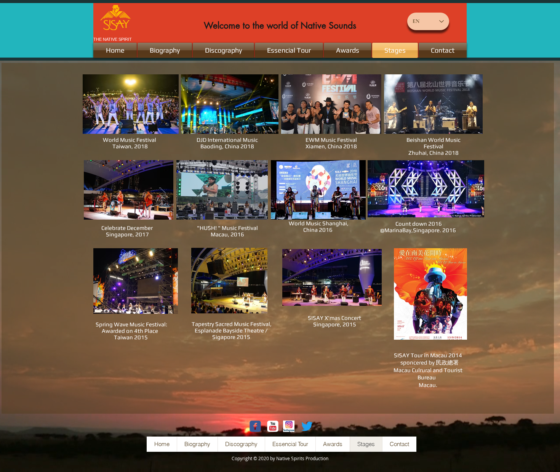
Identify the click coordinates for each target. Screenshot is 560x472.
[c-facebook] (255, 426)
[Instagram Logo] (288, 426)
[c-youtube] (272, 426)
